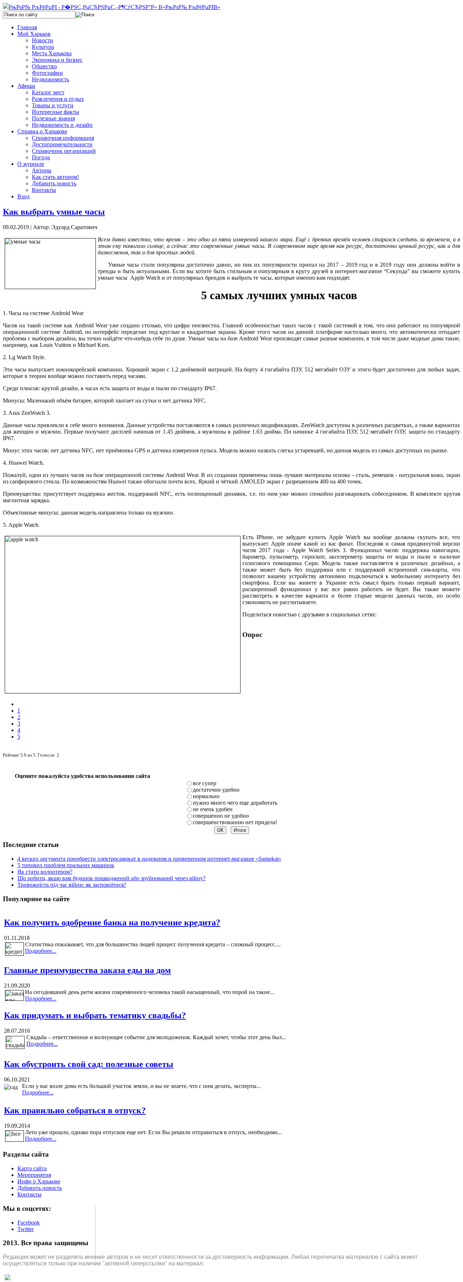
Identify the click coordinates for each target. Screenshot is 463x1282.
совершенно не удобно (221, 816)
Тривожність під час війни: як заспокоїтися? (71, 885)
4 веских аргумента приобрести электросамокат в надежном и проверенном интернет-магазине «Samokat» (149, 859)
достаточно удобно (216, 790)
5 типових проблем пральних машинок (65, 865)
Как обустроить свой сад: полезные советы (88, 1064)
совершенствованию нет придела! (235, 822)
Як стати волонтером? (44, 872)
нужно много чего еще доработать (235, 803)
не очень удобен (213, 809)
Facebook (28, 1222)
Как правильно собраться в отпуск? (75, 1110)
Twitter (25, 1229)
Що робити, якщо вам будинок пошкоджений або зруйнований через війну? (111, 878)
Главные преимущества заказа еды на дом (87, 970)
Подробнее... (40, 951)
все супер (204, 783)
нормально (206, 796)
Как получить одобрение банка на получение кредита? (112, 922)
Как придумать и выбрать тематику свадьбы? (95, 1015)
